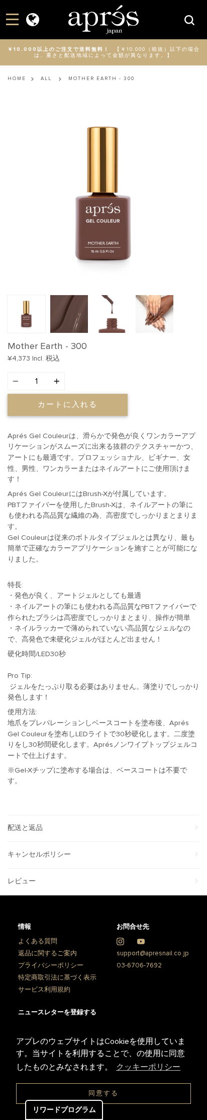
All (46, 78)
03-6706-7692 (139, 965)
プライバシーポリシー (50, 965)
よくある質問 (37, 941)
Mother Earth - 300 (101, 78)
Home (17, 78)
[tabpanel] (103, 194)
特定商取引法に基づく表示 (57, 977)
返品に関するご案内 (47, 953)
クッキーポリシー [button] (148, 1067)
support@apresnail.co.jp (153, 953)
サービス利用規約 (44, 990)
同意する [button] (103, 1093)
